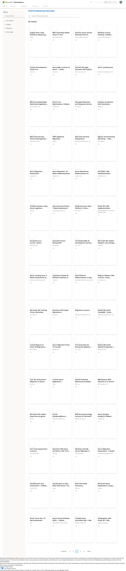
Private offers (65, 558)
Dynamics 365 (22, 563)
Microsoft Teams (53, 563)
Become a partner (111, 558)
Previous (64, 551)
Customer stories (24, 558)
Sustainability (19, 565)
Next (88, 551)
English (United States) (6, 567)
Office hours (32, 558)
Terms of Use (40, 570)
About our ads (55, 570)
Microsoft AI (3, 563)
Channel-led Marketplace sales (96, 560)
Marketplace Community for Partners (77, 560)
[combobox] (54, 16)
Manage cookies (64, 570)
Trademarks (47, 570)
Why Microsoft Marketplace (8, 558)
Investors (117, 563)
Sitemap (16, 570)
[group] (31, 40)
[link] (38, 40)
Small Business (75, 563)
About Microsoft (89, 563)
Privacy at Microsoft (108, 563)
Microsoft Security (12, 563)
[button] (29, 16)
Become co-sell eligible (60, 560)
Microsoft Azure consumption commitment (81, 558)
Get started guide (41, 558)
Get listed (119, 558)
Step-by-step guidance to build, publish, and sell (39, 560)
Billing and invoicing (99, 558)
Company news (98, 563)
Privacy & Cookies (31, 570)
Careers (82, 563)
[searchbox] (16, 16)
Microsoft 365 (30, 563)
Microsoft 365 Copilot (65, 563)
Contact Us (22, 570)
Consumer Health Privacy (7, 570)
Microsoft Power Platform (41, 563)
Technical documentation (54, 558)
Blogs (17, 558)
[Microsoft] (7, 2)
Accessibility (11, 565)
